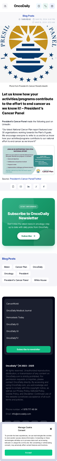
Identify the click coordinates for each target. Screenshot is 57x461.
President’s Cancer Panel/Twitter (26, 178)
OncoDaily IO (12, 324)
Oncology (8, 273)
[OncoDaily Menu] (5, 6)
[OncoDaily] (22, 6)
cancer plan (21, 267)
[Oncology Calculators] (39, 6)
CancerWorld (12, 303)
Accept (28, 452)
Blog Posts (28, 15)
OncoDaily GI (12, 331)
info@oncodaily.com (21, 414)
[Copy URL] (13, 186)
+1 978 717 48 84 (29, 409)
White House (40, 280)
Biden (7, 267)
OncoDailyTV (12, 338)
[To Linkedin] (28, 186)
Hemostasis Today (15, 317)
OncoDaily (38, 267)
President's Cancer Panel (16, 280)
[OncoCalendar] (52, 6)
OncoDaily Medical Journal (18, 310)
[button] (51, 429)
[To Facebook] (44, 186)
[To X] (36, 186)
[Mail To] (21, 186)
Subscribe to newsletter (28, 349)
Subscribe (26, 236)
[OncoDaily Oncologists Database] (45, 6)
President (23, 273)
